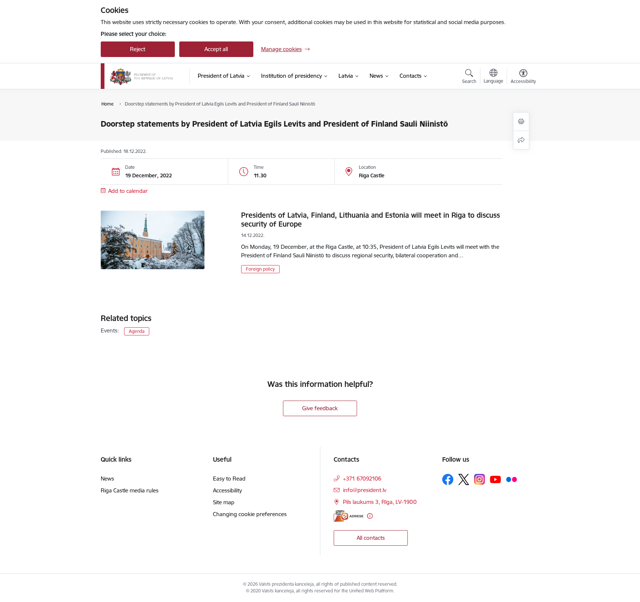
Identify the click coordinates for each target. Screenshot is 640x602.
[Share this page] (521, 140)
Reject (137, 49)
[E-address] (348, 516)
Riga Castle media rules (130, 490)
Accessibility (227, 490)
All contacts (371, 537)
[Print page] (521, 122)
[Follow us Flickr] (511, 479)
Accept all (216, 49)
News (107, 478)
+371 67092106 (362, 478)
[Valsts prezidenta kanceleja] (141, 76)
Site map (223, 502)
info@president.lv (364, 490)
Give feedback (320, 408)
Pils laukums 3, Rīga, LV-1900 (380, 501)
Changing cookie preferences (250, 514)
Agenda (136, 331)
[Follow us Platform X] (463, 479)
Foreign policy (260, 269)
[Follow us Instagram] (479, 479)
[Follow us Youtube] (495, 479)
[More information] (370, 516)
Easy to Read (229, 478)
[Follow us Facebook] (447, 479)
